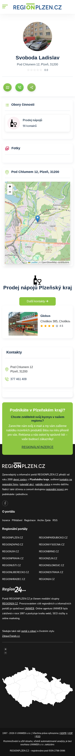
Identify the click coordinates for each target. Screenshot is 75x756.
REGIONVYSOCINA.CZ (51, 544)
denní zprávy (20, 479)
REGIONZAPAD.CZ (12, 544)
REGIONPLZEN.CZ (12, 537)
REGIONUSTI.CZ (11, 565)
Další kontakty (36, 301)
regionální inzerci (55, 489)
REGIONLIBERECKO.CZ (15, 572)
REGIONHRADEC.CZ (13, 579)
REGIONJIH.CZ (10, 551)
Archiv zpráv (44, 520)
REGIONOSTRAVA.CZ (51, 572)
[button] (37, 219)
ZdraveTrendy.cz (11, 636)
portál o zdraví (28, 631)
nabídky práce (42, 484)
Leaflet (34, 262)
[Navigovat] (7, 87)
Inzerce (6, 520)
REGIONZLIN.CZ (48, 558)
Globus (45, 315)
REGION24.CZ (47, 579)
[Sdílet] (31, 87)
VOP (70, 733)
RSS (55, 520)
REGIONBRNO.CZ (49, 551)
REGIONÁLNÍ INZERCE (38, 447)
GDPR (63, 733)
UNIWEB (29, 608)
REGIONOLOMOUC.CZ (51, 565)
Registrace (29, 520)
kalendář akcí (27, 484)
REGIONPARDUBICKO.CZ (53, 537)
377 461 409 (18, 379)
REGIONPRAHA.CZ (12, 558)
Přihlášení (17, 520)
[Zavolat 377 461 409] (19, 87)
